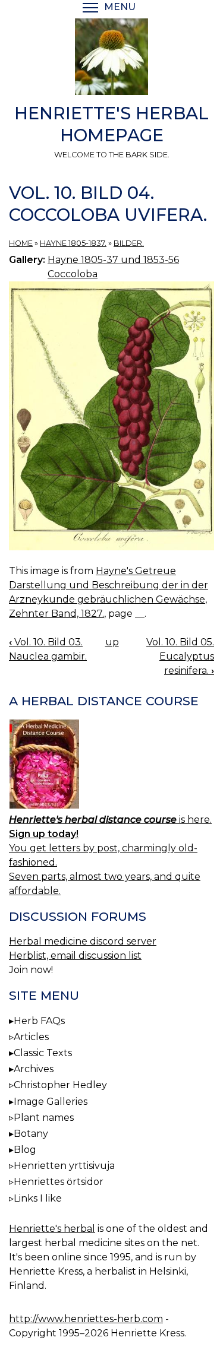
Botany (31, 1133)
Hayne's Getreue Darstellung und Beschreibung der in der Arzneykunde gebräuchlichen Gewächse (108, 585)
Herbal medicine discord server (82, 941)
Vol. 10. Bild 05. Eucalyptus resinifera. (180, 656)
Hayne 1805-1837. (73, 243)
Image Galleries (50, 1101)
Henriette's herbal (52, 1228)
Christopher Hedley (60, 1085)
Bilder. (129, 243)
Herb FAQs (39, 1020)
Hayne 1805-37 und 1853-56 (113, 259)
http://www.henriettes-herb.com (86, 1318)
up (112, 642)
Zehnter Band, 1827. (56, 613)
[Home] (111, 58)
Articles (31, 1036)
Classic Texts (43, 1053)
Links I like (38, 1198)
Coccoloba (73, 274)
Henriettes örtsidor (58, 1181)
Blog (25, 1149)
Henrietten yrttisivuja (64, 1165)
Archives (34, 1069)
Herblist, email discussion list (75, 955)
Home (21, 243)
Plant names (44, 1117)
